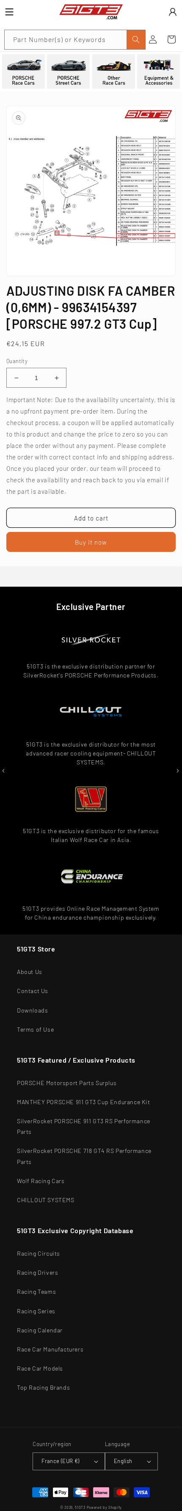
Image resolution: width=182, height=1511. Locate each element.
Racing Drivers (37, 1272)
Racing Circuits (38, 1253)
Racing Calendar (40, 1330)
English (123, 1461)
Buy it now (91, 542)
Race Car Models (40, 1368)
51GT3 (80, 1507)
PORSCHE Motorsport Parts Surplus (66, 1082)
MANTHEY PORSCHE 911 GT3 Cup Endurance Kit (83, 1101)
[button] (171, 39)
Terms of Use (35, 1029)
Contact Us (32, 990)
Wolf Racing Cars (41, 1180)
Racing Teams (36, 1291)
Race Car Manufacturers (50, 1349)
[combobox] (75, 39)
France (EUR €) (60, 1461)
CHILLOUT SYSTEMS (45, 1199)
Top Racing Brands (43, 1387)
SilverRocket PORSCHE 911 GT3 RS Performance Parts (83, 1126)
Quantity (17, 361)
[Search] (136, 39)
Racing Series (36, 1311)
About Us (29, 971)
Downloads (32, 1010)
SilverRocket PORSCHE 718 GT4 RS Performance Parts (84, 1156)
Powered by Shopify (104, 1507)
